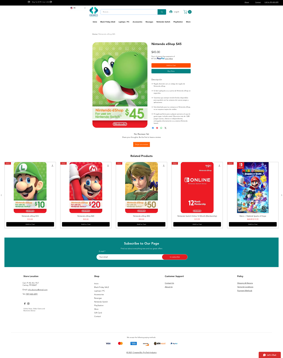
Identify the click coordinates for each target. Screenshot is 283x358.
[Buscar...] (162, 12)
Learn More (169, 59)
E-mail (101, 251)
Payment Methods (244, 290)
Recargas (98, 298)
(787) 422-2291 (32, 294)
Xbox (96, 309)
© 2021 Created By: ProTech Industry (141, 352)
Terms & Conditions (245, 287)
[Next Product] (281, 195)
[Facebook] (24, 303)
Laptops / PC (99, 291)
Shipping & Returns (245, 283)
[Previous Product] (1, 195)
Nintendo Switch (101, 302)
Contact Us (169, 283)
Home (94, 34)
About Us (169, 287)
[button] (188, 12)
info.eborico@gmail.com (38, 290)
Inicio (96, 283)
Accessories (99, 294)
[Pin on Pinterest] (157, 128)
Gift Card (98, 313)
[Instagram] (28, 303)
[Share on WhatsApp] (161, 128)
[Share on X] (165, 128)
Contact (97, 316)
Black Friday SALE (101, 287)
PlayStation (98, 305)
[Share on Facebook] (153, 128)
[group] (141, 195)
